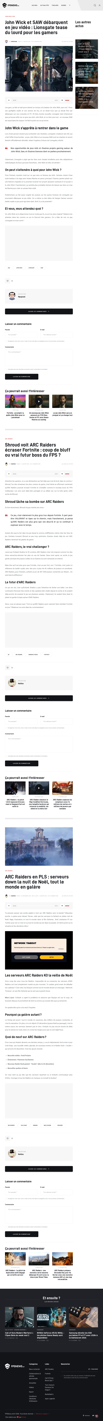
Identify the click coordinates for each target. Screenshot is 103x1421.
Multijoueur (47, 1125)
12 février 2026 (62, 797)
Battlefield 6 (49, 1394)
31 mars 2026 (39, 1267)
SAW (42, 268)
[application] (39, 100)
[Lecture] (9, 100)
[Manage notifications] (96, 1416)
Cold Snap (24, 1125)
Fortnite (46, 654)
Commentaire (9, 347)
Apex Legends (50, 1399)
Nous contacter (34, 1369)
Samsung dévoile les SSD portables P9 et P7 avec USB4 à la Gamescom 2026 (86, 96)
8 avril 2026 (15, 797)
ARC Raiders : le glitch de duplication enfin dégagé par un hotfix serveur (15, 1272)
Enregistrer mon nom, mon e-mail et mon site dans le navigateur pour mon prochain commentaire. (36, 341)
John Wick (19, 268)
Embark (35, 1125)
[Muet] (62, 100)
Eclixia (24, 1417)
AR (8, 654)
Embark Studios (33, 654)
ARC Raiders (19, 654)
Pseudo (7, 330)
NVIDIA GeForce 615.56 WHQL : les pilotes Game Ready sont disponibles (85, 71)
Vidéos (31, 1387)
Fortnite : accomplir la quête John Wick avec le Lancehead (15, 415)
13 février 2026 (39, 410)
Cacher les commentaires (37, 311)
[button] (9, 281)
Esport (31, 1392)
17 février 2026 (62, 1267)
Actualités (32, 1383)
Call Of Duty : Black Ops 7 (49, 1379)
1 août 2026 (15, 410)
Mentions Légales (42, 1414)
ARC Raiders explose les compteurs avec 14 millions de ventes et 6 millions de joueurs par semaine (62, 804)
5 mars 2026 (62, 410)
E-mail (42, 330)
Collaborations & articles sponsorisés (35, 1376)
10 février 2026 (15, 1267)
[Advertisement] (38, 243)
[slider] (36, 100)
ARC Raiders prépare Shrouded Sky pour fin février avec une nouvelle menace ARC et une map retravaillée (62, 1274)
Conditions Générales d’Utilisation (33, 1398)
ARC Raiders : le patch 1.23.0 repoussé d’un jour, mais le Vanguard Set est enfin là (15, 803)
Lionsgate (31, 268)
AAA (9, 268)
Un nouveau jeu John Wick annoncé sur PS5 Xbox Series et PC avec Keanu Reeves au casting (39, 416)
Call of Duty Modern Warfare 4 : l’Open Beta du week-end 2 (19, 1334)
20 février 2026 (39, 797)
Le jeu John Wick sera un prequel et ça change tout (62, 414)
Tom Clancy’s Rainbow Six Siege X (49, 1387)
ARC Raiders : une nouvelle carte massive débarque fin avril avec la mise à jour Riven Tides (39, 1273)
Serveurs (60, 1125)
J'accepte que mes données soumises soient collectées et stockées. (28, 369)
